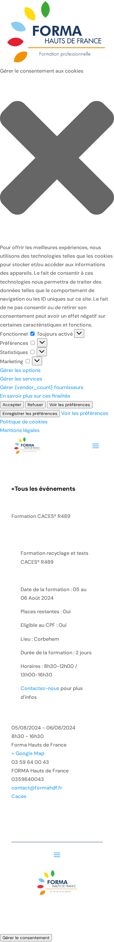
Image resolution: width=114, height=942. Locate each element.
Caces (18, 796)
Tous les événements (43, 489)
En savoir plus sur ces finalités (35, 396)
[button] (57, 159)
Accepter (12, 404)
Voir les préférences (69, 404)
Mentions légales (20, 430)
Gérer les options (20, 370)
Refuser (35, 404)
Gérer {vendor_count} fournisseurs (41, 387)
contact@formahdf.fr (36, 787)
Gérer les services (21, 378)
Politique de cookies (24, 421)
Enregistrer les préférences (30, 413)
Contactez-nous (40, 688)
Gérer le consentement (26, 937)
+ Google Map (27, 753)
